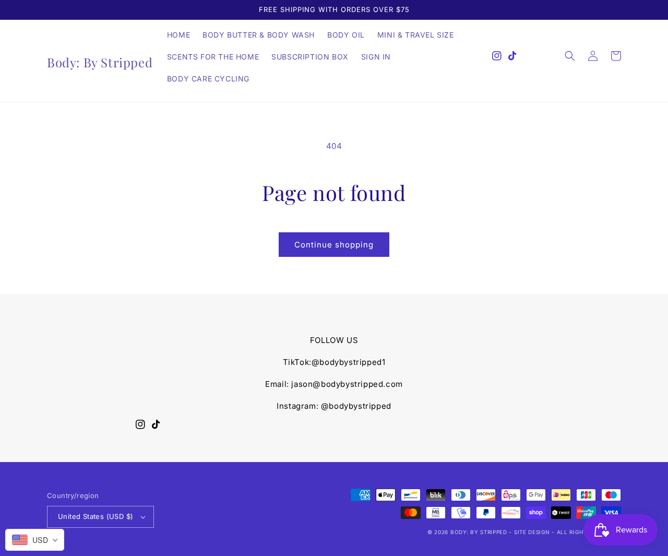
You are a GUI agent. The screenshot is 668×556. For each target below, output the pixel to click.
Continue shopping (334, 245)
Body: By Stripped (478, 532)
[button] (569, 55)
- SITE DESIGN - (532, 532)
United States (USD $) (95, 516)
